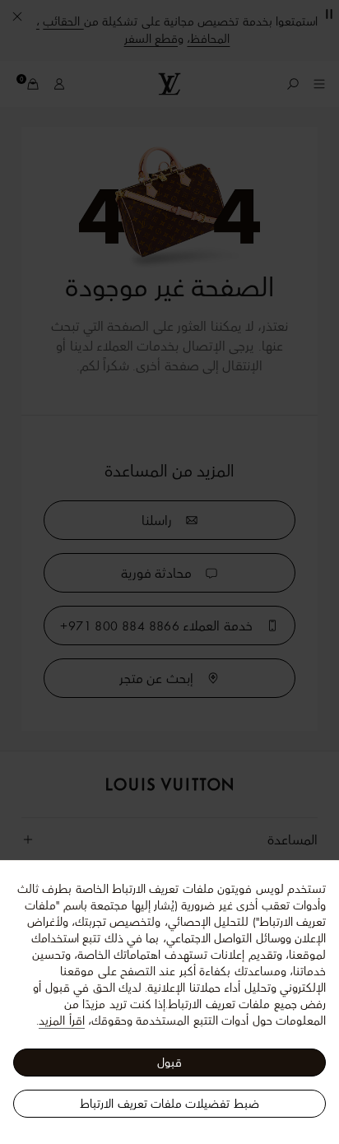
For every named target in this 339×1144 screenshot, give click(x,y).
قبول (169, 1062)
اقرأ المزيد (61, 1020)
